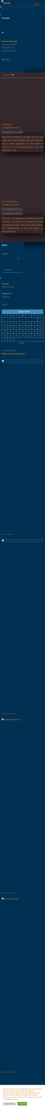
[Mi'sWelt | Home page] (7, 3)
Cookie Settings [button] (9, 1104)
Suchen (5, 254)
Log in (4, 304)
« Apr (21, 343)
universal (7, 125)
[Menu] (42, 3)
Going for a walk (12, 132)
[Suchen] (18, 258)
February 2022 (8, 287)
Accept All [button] (22, 1104)
